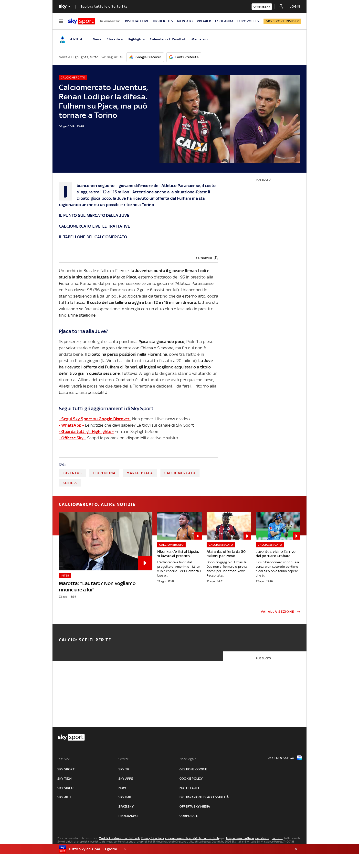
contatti (277, 838)
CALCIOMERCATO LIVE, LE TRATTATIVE (94, 226)
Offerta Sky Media (195, 806)
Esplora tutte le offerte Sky (104, 6)
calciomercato (180, 473)
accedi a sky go (281, 758)
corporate (189, 816)
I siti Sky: (63, 759)
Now (122, 788)
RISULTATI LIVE (137, 21)
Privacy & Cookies (152, 838)
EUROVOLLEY (248, 21)
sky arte (64, 797)
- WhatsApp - (71, 425)
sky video (65, 788)
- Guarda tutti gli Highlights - (86, 431)
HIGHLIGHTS (163, 21)
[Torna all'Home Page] (81, 21)
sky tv (123, 769)
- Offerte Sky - (72, 437)
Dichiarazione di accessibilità (204, 797)
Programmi (127, 816)
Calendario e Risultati (168, 39)
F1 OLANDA (224, 21)
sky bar (124, 797)
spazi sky (126, 806)
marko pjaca (140, 473)
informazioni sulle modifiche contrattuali (192, 838)
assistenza (262, 838)
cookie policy (191, 778)
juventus (72, 473)
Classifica (115, 39)
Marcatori (199, 39)
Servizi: (123, 759)
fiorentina (104, 473)
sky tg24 (64, 778)
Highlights (136, 39)
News (97, 39)
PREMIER (204, 21)
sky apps (125, 778)
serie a (70, 483)
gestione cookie (193, 769)
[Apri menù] (61, 21)
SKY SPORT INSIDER (282, 21)
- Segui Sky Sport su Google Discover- (95, 418)
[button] (172, 849)
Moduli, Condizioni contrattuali (119, 838)
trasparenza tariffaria (240, 838)
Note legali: (188, 759)
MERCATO (185, 21)
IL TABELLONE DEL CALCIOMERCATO (93, 236)
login (295, 6)
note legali (189, 788)
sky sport (65, 769)
